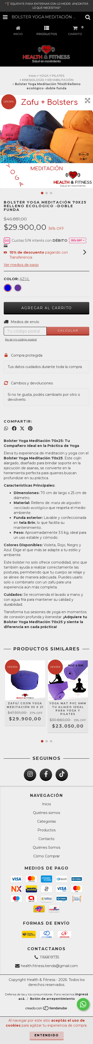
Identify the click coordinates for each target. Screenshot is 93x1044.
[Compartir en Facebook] (14, 428)
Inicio (32, 75)
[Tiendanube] (46, 1009)
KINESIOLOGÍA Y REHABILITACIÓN (47, 80)
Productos (46, 830)
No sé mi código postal (21, 339)
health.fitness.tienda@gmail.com (49, 966)
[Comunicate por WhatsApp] (83, 1004)
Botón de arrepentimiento (52, 999)
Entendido (46, 1035)
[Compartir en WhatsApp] (6, 428)
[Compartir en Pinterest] (30, 428)
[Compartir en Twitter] (22, 428)
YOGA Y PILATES (51, 75)
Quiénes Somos (46, 847)
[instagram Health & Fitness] (30, 775)
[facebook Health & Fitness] (46, 775)
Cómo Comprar (46, 856)
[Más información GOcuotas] (77, 240)
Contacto (46, 839)
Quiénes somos (46, 812)
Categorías (46, 821)
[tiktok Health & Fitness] (62, 775)
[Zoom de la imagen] (87, 100)
